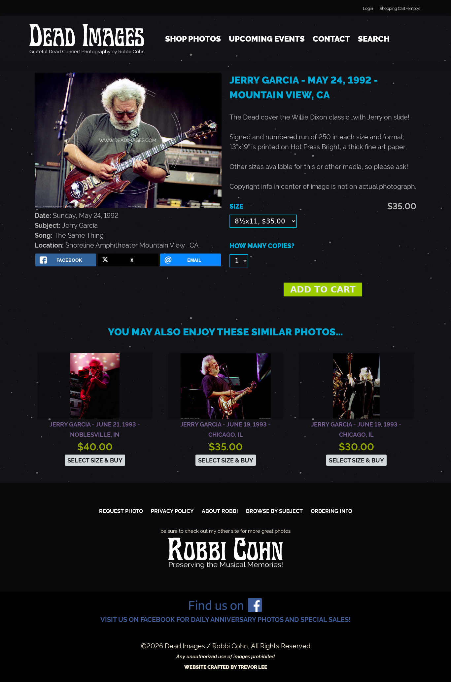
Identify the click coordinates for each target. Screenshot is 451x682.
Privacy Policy (172, 511)
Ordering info (331, 511)
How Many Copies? (262, 246)
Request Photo (121, 511)
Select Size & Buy (94, 460)
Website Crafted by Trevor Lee (225, 667)
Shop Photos (193, 39)
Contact (331, 39)
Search (374, 39)
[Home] (86, 38)
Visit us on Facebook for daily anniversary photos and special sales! (225, 620)
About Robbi (220, 511)
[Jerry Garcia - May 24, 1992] (128, 206)
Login (368, 8)
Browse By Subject (274, 511)
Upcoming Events (267, 39)
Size (236, 206)
